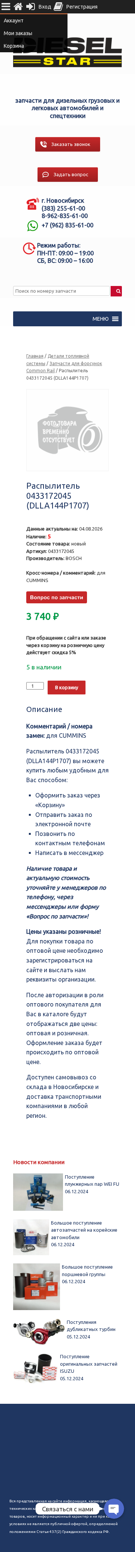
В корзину (66, 687)
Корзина (14, 46)
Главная (35, 356)
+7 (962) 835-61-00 (67, 225)
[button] (101, 318)
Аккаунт (14, 21)
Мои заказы (18, 33)
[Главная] (18, 6)
